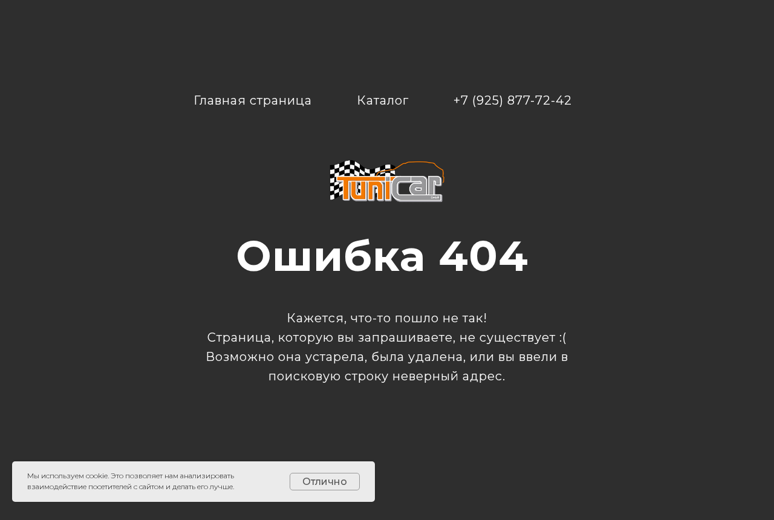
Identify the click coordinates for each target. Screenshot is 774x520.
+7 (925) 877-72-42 (513, 100)
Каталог (383, 100)
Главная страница (253, 100)
